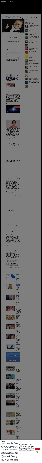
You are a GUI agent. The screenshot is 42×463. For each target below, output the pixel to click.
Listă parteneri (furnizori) (22, 451)
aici (8, 456)
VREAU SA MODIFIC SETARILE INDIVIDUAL (37, 452)
